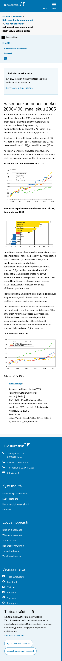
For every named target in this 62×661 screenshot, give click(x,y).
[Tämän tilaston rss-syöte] (5, 59)
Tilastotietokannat (12, 535)
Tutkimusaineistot (12, 556)
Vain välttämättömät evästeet (20, 651)
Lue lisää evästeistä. (14, 635)
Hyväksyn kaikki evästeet (18, 643)
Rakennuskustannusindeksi (17, 19)
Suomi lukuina (9, 540)
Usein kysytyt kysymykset (15, 504)
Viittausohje (15, 383)
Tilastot (17, 16)
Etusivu (6, 16)
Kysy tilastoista (10, 498)
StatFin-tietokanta (12, 529)
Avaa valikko (12, 37)
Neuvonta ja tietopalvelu (15, 493)
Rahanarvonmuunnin (13, 545)
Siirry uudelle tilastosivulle (20, 87)
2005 (6, 23)
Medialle (6, 509)
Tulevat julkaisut (11, 550)
